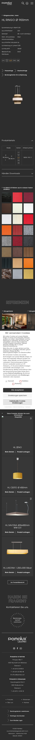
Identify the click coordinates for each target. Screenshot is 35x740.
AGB (25, 733)
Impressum (11, 733)
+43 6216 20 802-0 (18, 668)
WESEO (20, 736)
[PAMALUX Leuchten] (7, 3)
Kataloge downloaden (17, 716)
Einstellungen (25, 375)
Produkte (10, 699)
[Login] (27, 2)
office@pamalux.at (18, 674)
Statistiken (25, 381)
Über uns (10, 702)
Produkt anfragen (23, 452)
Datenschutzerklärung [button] (18, 407)
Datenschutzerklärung (15, 373)
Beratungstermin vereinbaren (19, 711)
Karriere (26, 702)
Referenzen (26, 699)
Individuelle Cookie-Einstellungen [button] (18, 402)
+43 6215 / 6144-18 (18, 691)
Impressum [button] (27, 407)
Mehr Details (9, 452)
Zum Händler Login (16, 720)
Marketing (18, 383)
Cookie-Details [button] (8, 407)
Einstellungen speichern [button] (17, 395)
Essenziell (11, 381)
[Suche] (23, 3)
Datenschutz (20, 733)
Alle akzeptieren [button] (17, 390)
